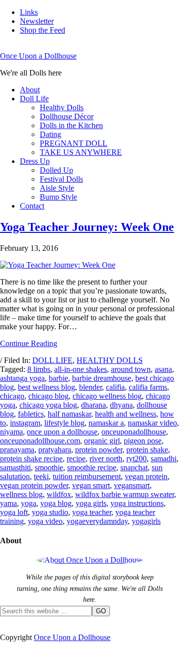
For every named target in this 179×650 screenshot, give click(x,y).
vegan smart (91, 485)
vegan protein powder (34, 485)
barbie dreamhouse (101, 378)
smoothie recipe (91, 467)
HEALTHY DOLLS (110, 360)
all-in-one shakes (80, 369)
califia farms (148, 387)
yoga (28, 503)
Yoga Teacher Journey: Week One (87, 226)
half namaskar (69, 414)
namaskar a (106, 423)
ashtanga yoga (22, 378)
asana (163, 369)
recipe (76, 458)
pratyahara (54, 449)
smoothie (49, 467)
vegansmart (132, 485)
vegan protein (146, 476)
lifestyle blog (64, 423)
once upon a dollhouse (62, 432)
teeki (41, 476)
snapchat (134, 467)
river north (106, 458)
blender (90, 387)
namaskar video (152, 423)
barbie (58, 378)
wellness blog (21, 494)
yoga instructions (137, 503)
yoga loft (14, 512)
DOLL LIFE (52, 360)
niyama (11, 432)
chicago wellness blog (107, 396)
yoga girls (91, 503)
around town (131, 369)
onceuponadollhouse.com (40, 440)
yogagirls (146, 521)
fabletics (31, 414)
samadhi (164, 458)
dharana (93, 405)
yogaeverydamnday (97, 521)
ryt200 (136, 458)
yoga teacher (91, 512)
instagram (25, 423)
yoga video (45, 521)
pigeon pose (143, 440)
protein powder (98, 449)
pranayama (17, 449)
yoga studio (50, 512)
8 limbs (38, 369)
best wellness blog (46, 387)
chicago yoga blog (48, 405)
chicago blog (48, 396)
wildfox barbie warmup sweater (124, 494)
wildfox (59, 494)
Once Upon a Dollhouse (38, 56)
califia (115, 387)
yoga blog (56, 503)
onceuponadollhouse (133, 432)
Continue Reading (28, 343)
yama (8, 503)
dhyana (121, 405)
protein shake (147, 449)
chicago (12, 396)
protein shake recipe (31, 458)
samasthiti (15, 467)
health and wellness (125, 414)
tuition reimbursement (87, 476)
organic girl (102, 440)
